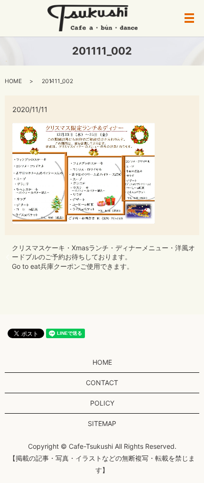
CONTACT (102, 383)
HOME (13, 81)
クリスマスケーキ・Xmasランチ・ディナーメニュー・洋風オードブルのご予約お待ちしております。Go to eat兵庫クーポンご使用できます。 (103, 257)
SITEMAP (102, 423)
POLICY (102, 403)
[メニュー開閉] (189, 18)
